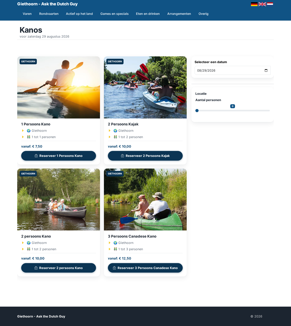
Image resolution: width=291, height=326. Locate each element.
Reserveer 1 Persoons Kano (61, 156)
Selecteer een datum (211, 62)
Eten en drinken (148, 14)
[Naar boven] (269, 316)
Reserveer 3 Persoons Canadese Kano (148, 268)
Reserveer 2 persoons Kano (61, 268)
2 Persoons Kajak (123, 124)
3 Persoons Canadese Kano (132, 236)
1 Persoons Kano (35, 124)
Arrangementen (179, 14)
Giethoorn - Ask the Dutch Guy (47, 3)
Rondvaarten (49, 14)
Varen (27, 14)
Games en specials (114, 14)
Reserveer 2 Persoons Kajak (148, 156)
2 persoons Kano (36, 236)
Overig (203, 14)
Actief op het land (79, 14)
